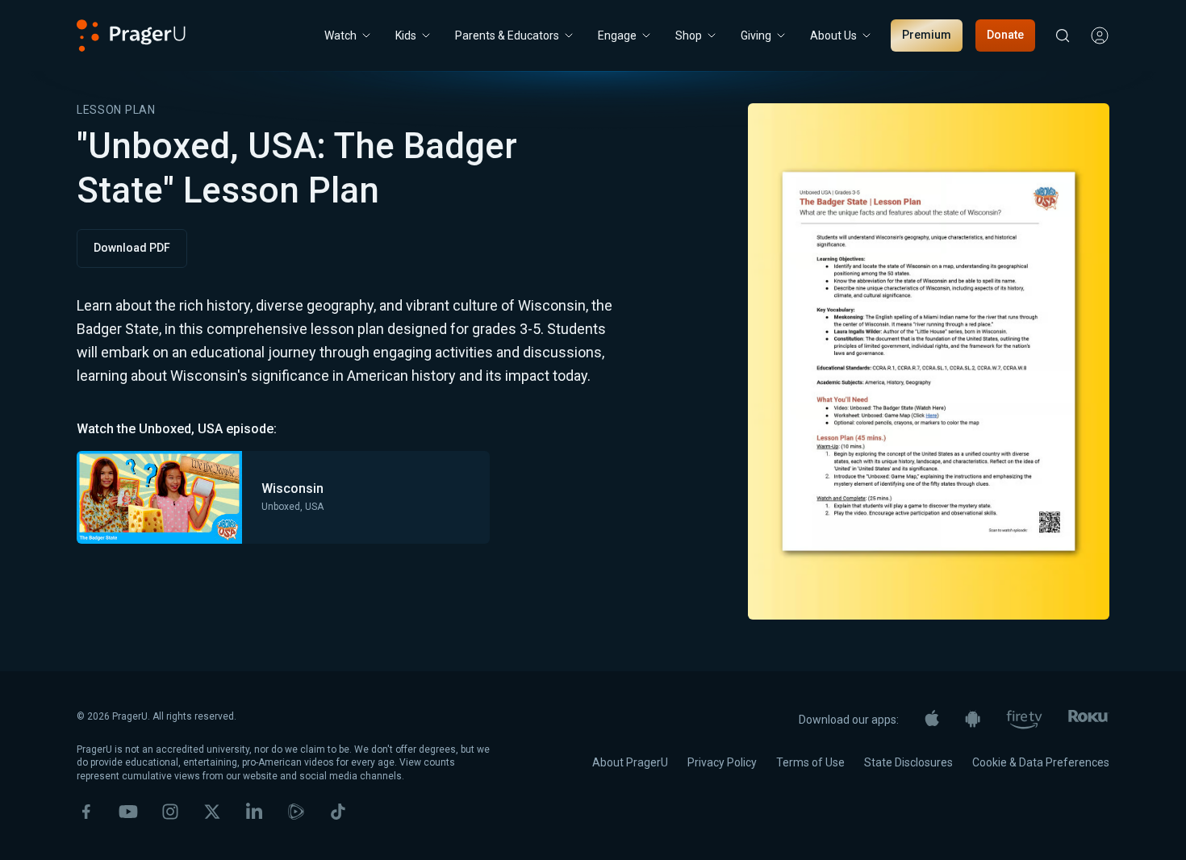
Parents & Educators (507, 35)
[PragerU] (131, 35)
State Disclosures (908, 762)
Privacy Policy (722, 762)
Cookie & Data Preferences (1040, 762)
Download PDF (132, 247)
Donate (1005, 34)
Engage (617, 35)
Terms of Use (810, 762)
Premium (926, 34)
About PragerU (630, 762)
